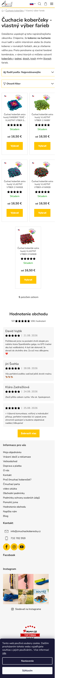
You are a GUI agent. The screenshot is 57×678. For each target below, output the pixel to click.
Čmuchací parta (11, 484)
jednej (18, 58)
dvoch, (26, 58)
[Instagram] (14, 546)
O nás (6, 470)
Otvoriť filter (14, 83)
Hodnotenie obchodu (14, 506)
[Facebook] (6, 546)
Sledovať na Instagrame (28, 609)
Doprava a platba (12, 466)
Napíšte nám (10, 511)
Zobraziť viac (28, 433)
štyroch (47, 58)
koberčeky (7, 58)
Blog (5, 516)
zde (4, 653)
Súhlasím (27, 670)
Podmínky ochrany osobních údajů (21, 497)
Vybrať (15, 146)
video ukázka (10, 488)
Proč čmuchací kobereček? (17, 479)
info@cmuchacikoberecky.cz (26, 531)
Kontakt (7, 475)
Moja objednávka (12, 452)
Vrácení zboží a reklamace (17, 456)
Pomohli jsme (10, 502)
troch (33, 58)
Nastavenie (27, 661)
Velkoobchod (10, 461)
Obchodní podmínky (14, 493)
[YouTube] (21, 546)
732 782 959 (18, 538)
